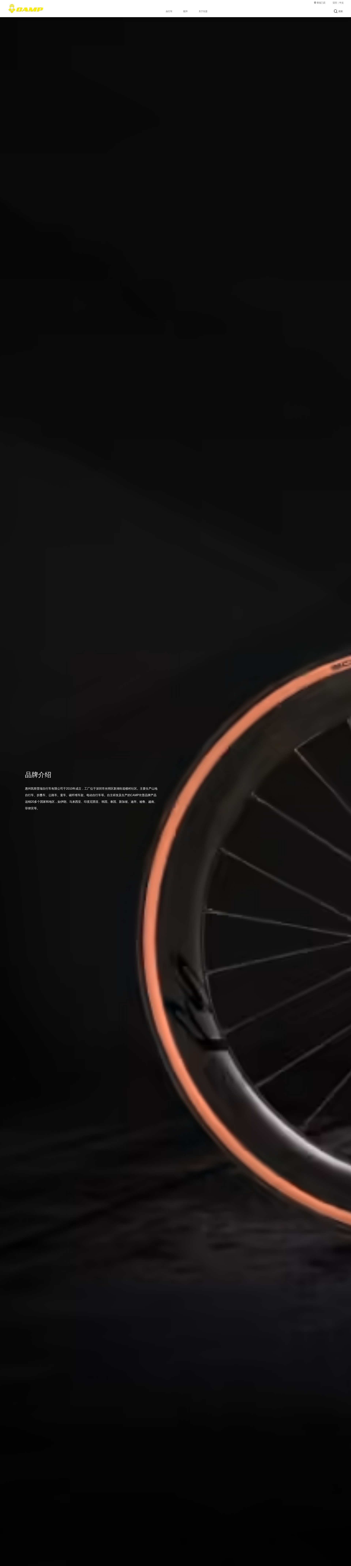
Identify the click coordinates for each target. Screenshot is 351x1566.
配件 (185, 11)
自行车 (169, 11)
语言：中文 (338, 2)
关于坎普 (203, 11)
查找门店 (321, 2)
